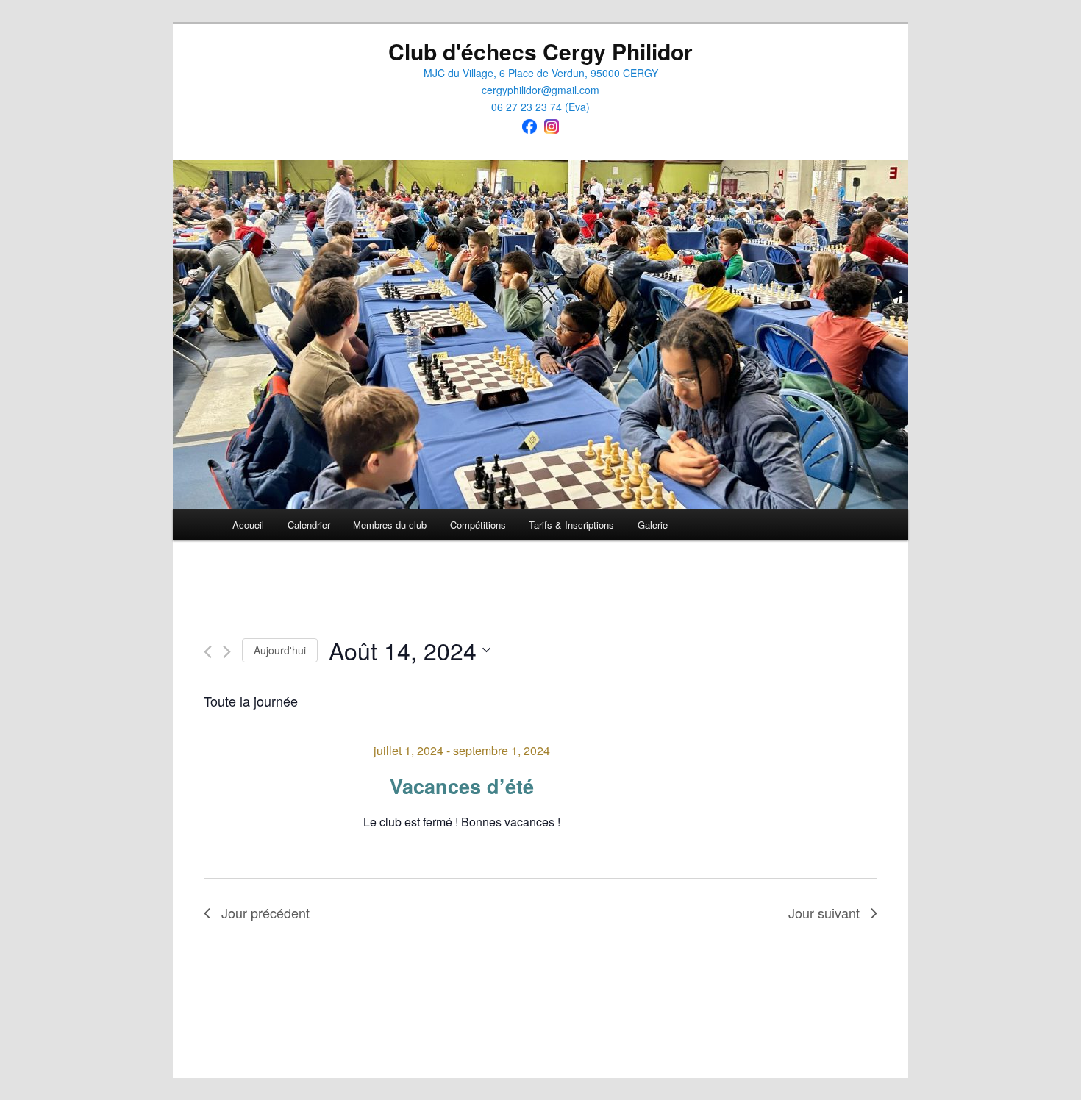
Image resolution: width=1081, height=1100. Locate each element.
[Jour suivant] (227, 652)
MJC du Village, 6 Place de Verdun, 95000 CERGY (541, 72)
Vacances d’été (462, 786)
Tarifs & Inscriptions (571, 525)
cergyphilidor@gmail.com (540, 89)
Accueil (248, 525)
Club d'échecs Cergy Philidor (540, 51)
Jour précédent (265, 912)
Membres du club (390, 525)
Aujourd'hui (280, 650)
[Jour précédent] (208, 652)
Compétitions (478, 525)
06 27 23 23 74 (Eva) (540, 106)
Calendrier (309, 525)
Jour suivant (824, 912)
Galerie (653, 525)
